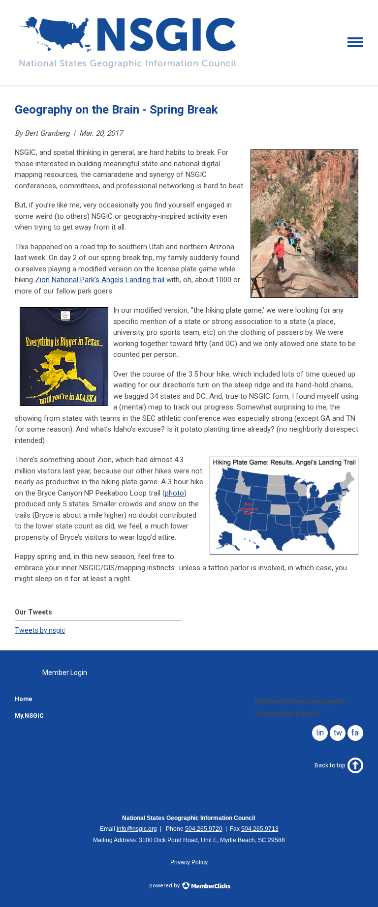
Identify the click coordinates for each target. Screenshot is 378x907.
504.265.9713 (260, 828)
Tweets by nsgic (40, 630)
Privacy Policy (189, 862)
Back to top (330, 765)
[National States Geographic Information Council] (128, 67)
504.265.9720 (203, 828)
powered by (165, 885)
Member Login (64, 672)
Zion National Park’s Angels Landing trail (99, 279)
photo (174, 493)
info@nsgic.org (137, 828)
